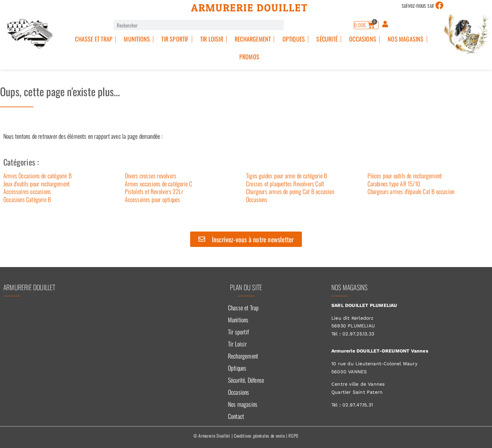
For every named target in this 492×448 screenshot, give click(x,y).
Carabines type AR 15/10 (393, 183)
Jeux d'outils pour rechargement (36, 183)
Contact (236, 416)
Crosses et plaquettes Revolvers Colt (285, 183)
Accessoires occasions (27, 191)
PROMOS (249, 56)
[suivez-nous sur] (439, 5)
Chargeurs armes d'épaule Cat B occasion (411, 191)
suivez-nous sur (418, 5)
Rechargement (253, 39)
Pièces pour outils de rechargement (404, 175)
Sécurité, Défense (246, 380)
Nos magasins (405, 39)
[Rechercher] (289, 25)
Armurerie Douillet (249, 7)
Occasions (362, 39)
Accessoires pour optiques (152, 199)
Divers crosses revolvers (151, 175)
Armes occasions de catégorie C (158, 183)
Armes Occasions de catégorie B (37, 175)
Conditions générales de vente (259, 435)
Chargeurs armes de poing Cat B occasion (290, 191)
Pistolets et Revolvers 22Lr (154, 191)
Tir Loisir (211, 39)
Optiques (293, 39)
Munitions (137, 39)
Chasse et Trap (93, 39)
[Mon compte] (385, 24)
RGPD (294, 435)
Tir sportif (174, 39)
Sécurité (327, 39)
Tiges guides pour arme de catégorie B (286, 175)
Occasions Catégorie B (27, 199)
